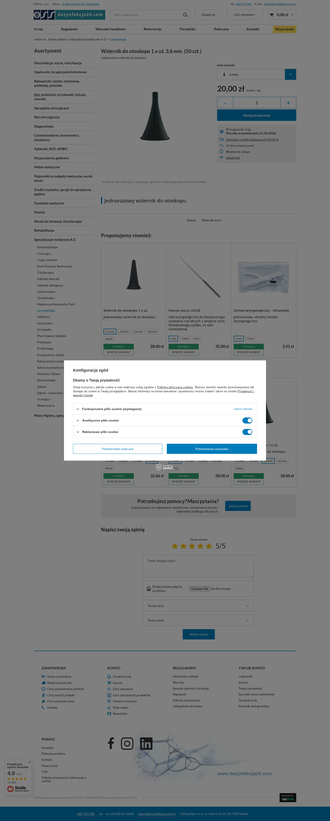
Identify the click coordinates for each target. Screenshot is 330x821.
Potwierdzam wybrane (117, 448)
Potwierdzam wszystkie (212, 448)
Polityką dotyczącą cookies (175, 387)
